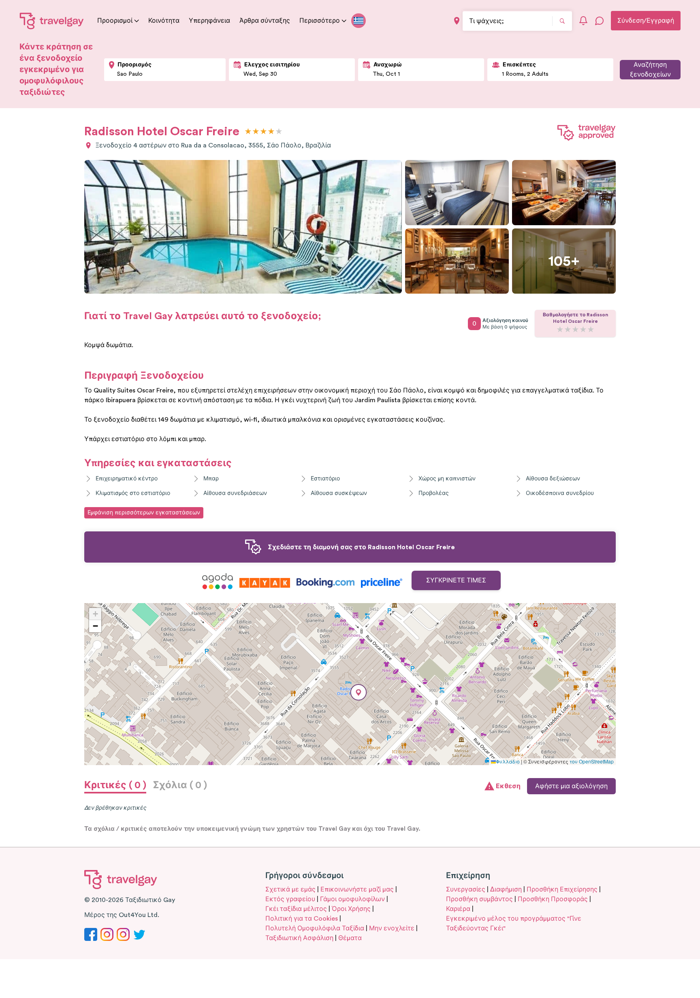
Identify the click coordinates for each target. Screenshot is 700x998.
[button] (358, 692)
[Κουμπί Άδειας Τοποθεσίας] (456, 21)
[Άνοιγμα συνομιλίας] (599, 21)
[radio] (248, 131)
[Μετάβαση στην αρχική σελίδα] (51, 20)
